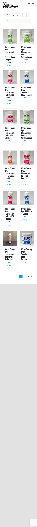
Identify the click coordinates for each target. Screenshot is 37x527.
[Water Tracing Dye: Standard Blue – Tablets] (27, 238)
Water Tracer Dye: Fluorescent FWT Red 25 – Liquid (10, 92)
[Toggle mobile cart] (29, 3)
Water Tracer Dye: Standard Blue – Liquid (26, 91)
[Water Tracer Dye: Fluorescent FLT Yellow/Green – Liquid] (10, 36)
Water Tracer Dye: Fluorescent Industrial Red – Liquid (10, 254)
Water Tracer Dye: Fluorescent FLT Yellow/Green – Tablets (26, 53)
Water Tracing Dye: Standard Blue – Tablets (26, 254)
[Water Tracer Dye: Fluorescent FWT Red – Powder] (27, 158)
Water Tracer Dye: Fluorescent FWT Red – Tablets (10, 132)
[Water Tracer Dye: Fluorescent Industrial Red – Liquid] (10, 238)
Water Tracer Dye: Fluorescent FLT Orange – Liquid (10, 173)
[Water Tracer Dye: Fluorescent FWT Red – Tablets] (10, 117)
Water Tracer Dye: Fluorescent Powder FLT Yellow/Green (26, 132)
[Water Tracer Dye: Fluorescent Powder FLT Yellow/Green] (27, 117)
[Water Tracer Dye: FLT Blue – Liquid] (27, 198)
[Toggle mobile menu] (33, 3)
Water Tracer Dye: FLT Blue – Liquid (26, 211)
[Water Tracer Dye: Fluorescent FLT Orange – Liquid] (10, 158)
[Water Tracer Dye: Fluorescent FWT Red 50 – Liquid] (10, 198)
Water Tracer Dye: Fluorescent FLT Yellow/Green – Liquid (10, 53)
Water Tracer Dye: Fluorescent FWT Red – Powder (26, 173)
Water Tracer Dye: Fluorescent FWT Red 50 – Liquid (10, 213)
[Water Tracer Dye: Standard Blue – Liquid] (27, 77)
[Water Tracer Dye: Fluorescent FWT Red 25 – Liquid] (10, 77)
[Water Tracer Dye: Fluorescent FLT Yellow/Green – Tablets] (27, 36)
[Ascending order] (29, 15)
